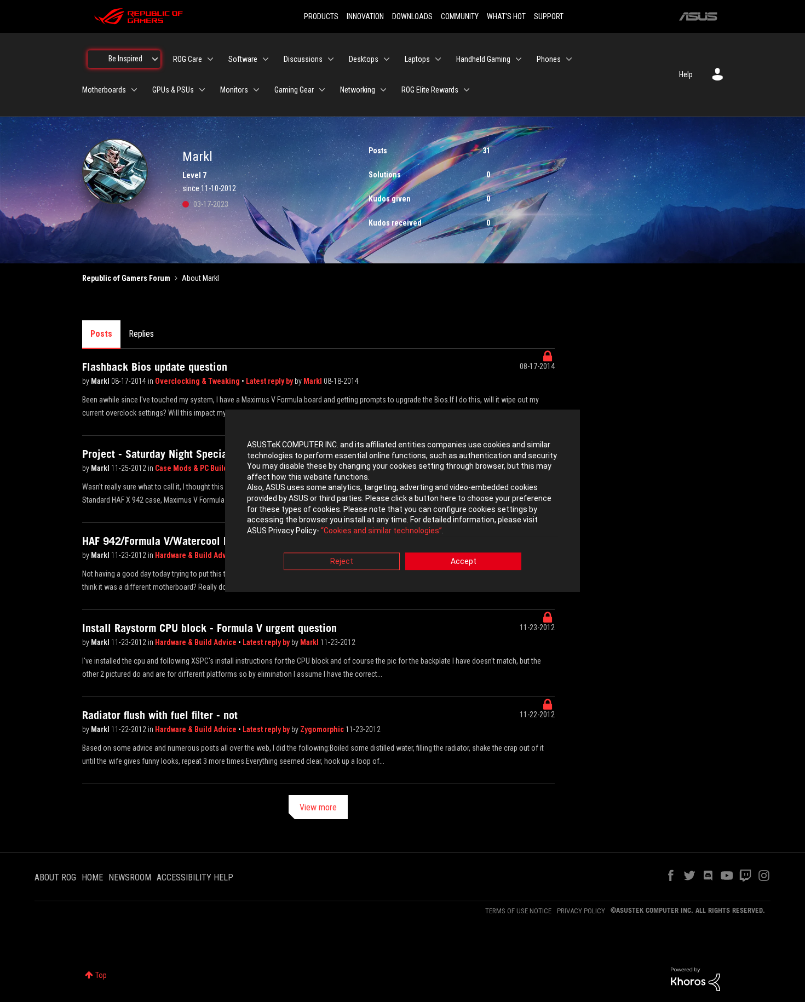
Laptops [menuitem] (417, 59)
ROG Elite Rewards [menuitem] (429, 89)
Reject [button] (341, 561)
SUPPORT (549, 16)
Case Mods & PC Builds (193, 468)
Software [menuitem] (242, 59)
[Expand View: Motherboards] (134, 89)
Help (686, 74)
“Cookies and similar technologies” (381, 530)
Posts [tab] (101, 334)
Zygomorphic (323, 729)
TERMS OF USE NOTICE (518, 911)
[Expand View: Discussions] (330, 59)
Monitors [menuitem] (234, 89)
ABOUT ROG (55, 877)
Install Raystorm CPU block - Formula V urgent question (209, 628)
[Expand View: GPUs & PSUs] (202, 89)
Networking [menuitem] (357, 89)
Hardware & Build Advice (196, 555)
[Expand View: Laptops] (438, 59)
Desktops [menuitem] (363, 59)
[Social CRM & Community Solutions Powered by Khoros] (695, 978)
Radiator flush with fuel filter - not (160, 715)
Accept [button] (463, 561)
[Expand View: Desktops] (386, 59)
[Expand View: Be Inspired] (155, 59)
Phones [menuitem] (549, 59)
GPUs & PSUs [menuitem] (173, 89)
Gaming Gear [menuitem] (294, 89)
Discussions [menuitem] (303, 59)
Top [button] (101, 975)
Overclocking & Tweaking (198, 381)
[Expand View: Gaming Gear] (322, 89)
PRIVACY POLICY (581, 911)
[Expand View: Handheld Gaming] (518, 59)
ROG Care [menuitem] (187, 59)
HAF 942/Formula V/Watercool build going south (192, 541)
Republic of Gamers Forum (126, 278)
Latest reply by (270, 381)
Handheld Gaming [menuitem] (483, 59)
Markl (101, 381)
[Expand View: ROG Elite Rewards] (466, 89)
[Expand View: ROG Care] (210, 59)
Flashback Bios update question (154, 366)
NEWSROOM (129, 877)
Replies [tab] (141, 334)
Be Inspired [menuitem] (125, 58)
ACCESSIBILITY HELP (195, 877)
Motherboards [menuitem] (104, 89)
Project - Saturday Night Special (156, 453)
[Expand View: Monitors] (256, 89)
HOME (92, 877)
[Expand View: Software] (265, 59)
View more (318, 807)
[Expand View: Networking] (383, 89)
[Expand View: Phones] (569, 59)
